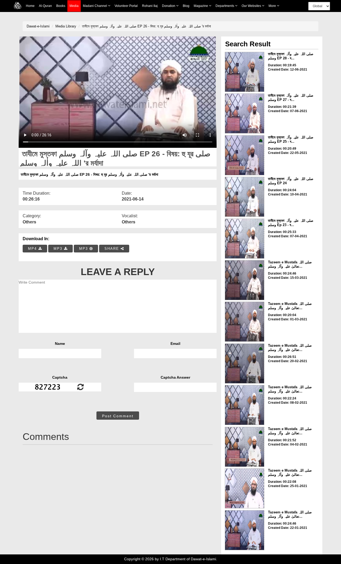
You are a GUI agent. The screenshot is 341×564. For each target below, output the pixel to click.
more (273, 6)
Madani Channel (95, 6)
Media (74, 6)
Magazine (201, 6)
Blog (186, 6)
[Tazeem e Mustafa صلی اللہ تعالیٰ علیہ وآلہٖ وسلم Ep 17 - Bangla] (244, 530)
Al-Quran (45, 6)
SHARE (112, 249)
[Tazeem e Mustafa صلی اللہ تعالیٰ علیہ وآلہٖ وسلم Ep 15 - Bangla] (244, 488)
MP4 (33, 249)
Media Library (65, 26)
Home (30, 6)
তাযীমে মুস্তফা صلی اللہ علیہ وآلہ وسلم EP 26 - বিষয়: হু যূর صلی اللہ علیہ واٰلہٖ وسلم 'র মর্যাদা (146, 26)
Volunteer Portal (126, 6)
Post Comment (117, 416)
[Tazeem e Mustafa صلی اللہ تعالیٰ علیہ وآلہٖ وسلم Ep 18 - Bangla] (244, 447)
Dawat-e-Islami (38, 26)
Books (60, 6)
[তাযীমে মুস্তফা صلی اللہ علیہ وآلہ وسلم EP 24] (244, 197)
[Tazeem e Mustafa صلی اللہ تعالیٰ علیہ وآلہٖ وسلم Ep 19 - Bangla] (244, 405)
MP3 (59, 249)
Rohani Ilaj (150, 6)
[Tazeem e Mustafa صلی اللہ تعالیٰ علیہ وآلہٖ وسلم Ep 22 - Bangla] (244, 322)
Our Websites (252, 6)
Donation (169, 6)
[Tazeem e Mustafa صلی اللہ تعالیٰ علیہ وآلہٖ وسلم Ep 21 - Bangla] (244, 280)
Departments (225, 6)
